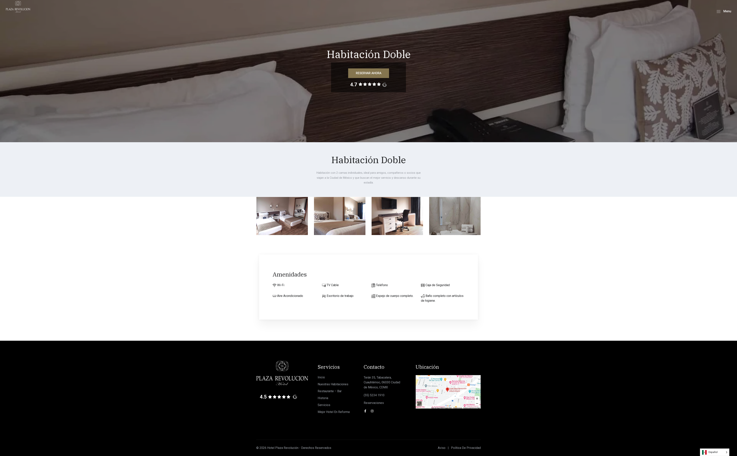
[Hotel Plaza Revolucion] (18, 6)
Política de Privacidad (466, 448)
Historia (323, 398)
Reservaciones (374, 403)
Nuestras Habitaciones (333, 384)
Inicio (321, 377)
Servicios (324, 405)
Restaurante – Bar (330, 391)
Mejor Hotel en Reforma (334, 412)
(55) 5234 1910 (374, 395)
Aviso (441, 448)
